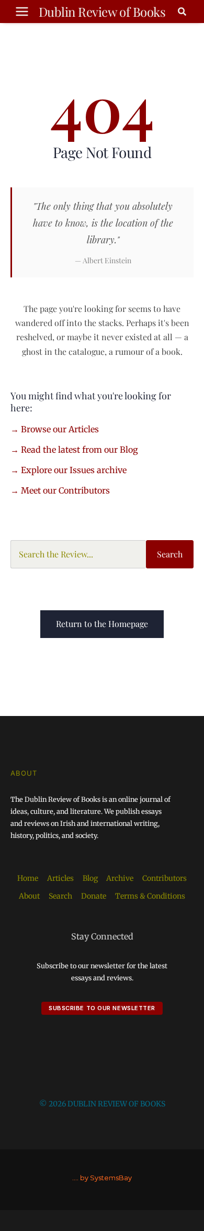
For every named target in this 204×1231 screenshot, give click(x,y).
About (29, 896)
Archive (119, 878)
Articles (60, 878)
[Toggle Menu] (21, 11)
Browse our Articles (60, 429)
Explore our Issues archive (74, 470)
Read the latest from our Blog (79, 449)
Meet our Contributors (65, 490)
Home (27, 878)
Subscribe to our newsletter (102, 1008)
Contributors (164, 878)
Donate (93, 896)
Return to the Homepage (102, 623)
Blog (90, 878)
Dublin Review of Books (102, 11)
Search (170, 554)
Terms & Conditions (150, 896)
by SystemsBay (106, 1178)
